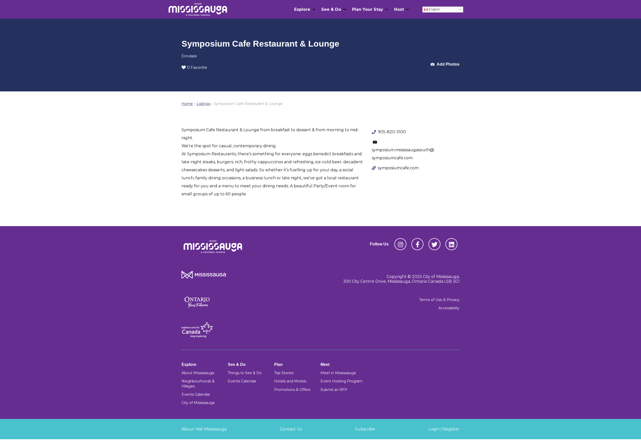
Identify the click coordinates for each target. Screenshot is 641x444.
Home (187, 103)
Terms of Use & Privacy (439, 300)
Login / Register (443, 429)
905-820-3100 (392, 131)
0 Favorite (197, 67)
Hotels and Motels (290, 381)
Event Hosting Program (341, 381)
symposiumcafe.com (398, 168)
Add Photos (447, 64)
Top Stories (283, 373)
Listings (203, 103)
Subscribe (365, 429)
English (434, 9)
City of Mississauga (198, 402)
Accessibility (448, 308)
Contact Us (291, 429)
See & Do (331, 9)
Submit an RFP (333, 389)
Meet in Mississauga (338, 373)
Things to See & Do (245, 373)
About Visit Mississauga (204, 429)
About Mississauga (198, 373)
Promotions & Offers (292, 389)
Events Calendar (196, 394)
